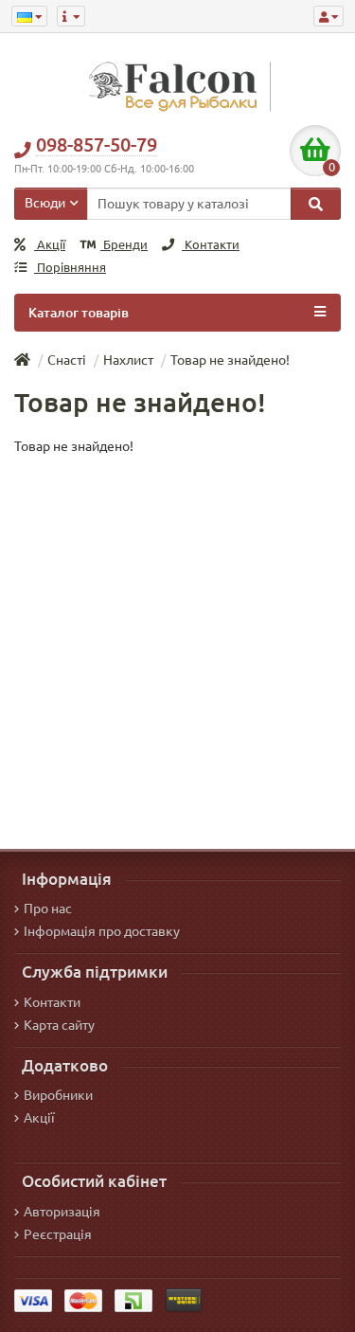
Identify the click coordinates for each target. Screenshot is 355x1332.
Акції (49, 245)
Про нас (48, 908)
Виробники (58, 1095)
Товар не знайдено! (230, 360)
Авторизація (62, 1211)
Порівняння (70, 268)
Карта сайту (59, 1025)
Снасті (66, 360)
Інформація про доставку (102, 931)
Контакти (211, 245)
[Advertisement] (177, 642)
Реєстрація (58, 1234)
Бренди (124, 245)
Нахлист (128, 360)
